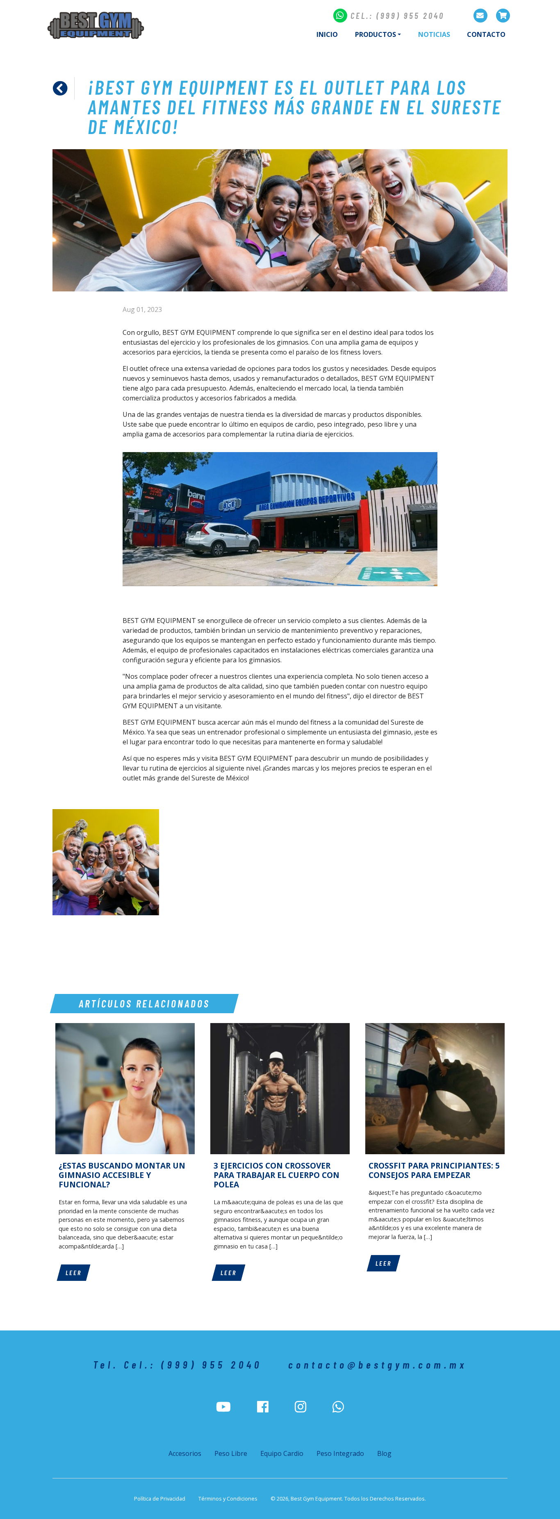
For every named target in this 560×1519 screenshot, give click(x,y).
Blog (384, 1453)
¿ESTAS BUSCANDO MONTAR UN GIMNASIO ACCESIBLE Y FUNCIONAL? (122, 1175)
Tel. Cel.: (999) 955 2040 (177, 1364)
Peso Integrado (340, 1453)
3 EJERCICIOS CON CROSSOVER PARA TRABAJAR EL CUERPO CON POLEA (276, 1175)
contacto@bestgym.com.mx (377, 1364)
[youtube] (223, 1407)
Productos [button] (375, 34)
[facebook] (263, 1407)
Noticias (438, 34)
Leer (74, 1272)
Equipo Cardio (281, 1453)
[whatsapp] (338, 1407)
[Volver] (63, 88)
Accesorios (184, 1453)
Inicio (327, 34)
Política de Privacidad (159, 1498)
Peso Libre (230, 1453)
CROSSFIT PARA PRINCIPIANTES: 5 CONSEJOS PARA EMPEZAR (434, 1170)
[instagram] (300, 1407)
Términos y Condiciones (227, 1498)
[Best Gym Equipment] (95, 25)
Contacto (486, 34)
